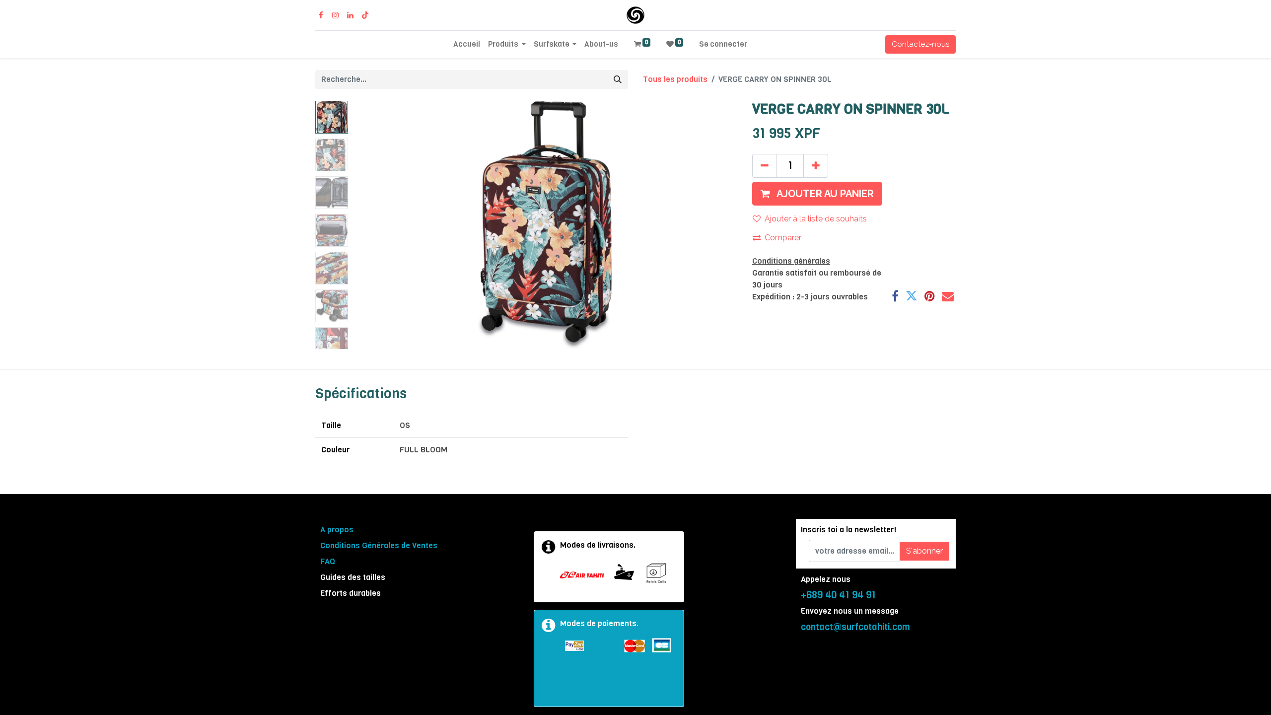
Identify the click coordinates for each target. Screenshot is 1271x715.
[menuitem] (466, 44)
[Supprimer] (764, 166)
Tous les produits (675, 79)
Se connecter (723, 44)
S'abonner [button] (924, 551)
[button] (381, 225)
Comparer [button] (783, 237)
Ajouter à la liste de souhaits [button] (816, 218)
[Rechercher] (617, 79)
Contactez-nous (920, 44)
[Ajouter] (815, 166)
